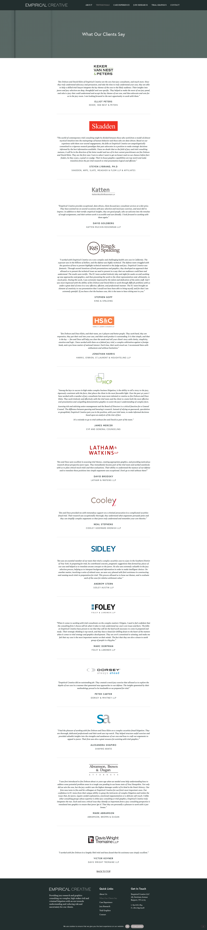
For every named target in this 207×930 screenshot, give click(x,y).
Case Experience (105, 902)
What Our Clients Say (108, 898)
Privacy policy (137, 926)
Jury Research (104, 906)
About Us (103, 894)
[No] (203, 926)
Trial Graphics (105, 910)
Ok (127, 926)
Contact (102, 914)
